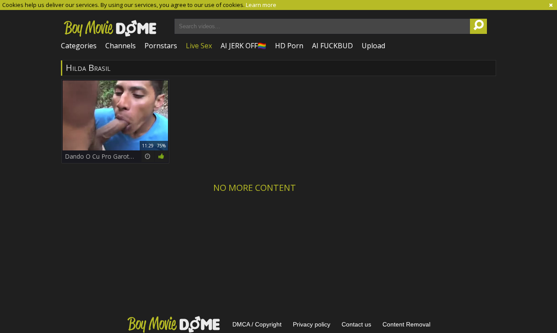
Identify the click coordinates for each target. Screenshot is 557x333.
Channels (120, 45)
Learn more (261, 5)
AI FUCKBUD (332, 45)
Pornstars (160, 45)
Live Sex (199, 45)
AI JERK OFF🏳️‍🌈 (243, 45)
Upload (373, 45)
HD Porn (289, 45)
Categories (79, 45)
